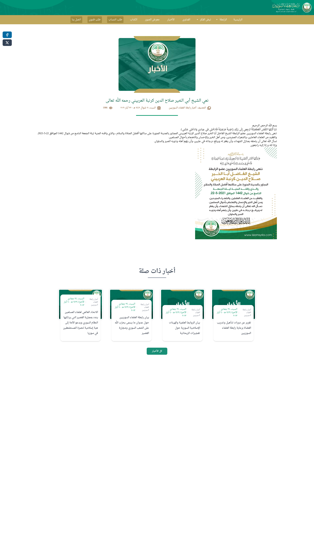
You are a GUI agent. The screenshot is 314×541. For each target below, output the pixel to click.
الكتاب (133, 19)
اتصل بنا (76, 19)
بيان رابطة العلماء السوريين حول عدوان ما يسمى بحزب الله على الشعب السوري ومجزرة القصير (132, 325)
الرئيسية (237, 19)
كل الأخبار (157, 351)
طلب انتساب (115, 19)
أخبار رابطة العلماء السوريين (247, 312)
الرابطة (223, 19)
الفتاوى (186, 19)
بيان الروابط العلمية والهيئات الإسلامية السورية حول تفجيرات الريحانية (184, 328)
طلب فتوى (95, 19)
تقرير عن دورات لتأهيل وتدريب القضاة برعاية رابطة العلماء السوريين (234, 328)
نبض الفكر (205, 19)
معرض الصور (152, 19)
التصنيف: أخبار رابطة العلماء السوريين (187, 108)
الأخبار (170, 19)
